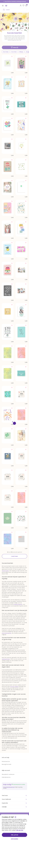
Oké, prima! (14, 835)
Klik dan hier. (19, 830)
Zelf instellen (14, 839)
